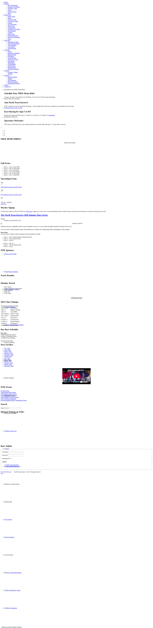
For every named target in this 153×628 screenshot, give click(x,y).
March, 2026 (7, 351)
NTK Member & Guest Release (10, 397)
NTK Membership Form (7, 395)
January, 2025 (8, 364)
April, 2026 (7, 350)
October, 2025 (8, 356)
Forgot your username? (12, 466)
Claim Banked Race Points (8, 392)
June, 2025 (7, 359)
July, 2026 (7, 348)
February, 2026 (8, 353)
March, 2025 (7, 361)
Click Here (29, 211)
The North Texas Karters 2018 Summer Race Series (24, 215)
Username (5, 452)
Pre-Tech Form (5, 391)
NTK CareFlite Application (8, 399)
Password (5, 455)
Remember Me (6, 458)
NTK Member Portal (76, 298)
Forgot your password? (12, 465)
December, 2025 (8, 355)
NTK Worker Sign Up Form (9, 394)
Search (3, 408)
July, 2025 (7, 358)
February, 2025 (8, 363)
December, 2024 (8, 366)
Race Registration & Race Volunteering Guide (14, 400)
